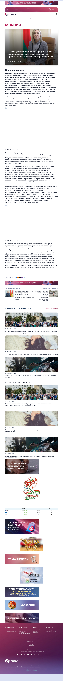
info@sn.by (31, 645)
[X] (20, 277)
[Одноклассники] (18, 277)
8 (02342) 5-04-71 (31, 641)
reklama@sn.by (31, 646)
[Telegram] (24, 277)
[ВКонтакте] (16, 277)
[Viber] (22, 277)
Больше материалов (52, 308)
